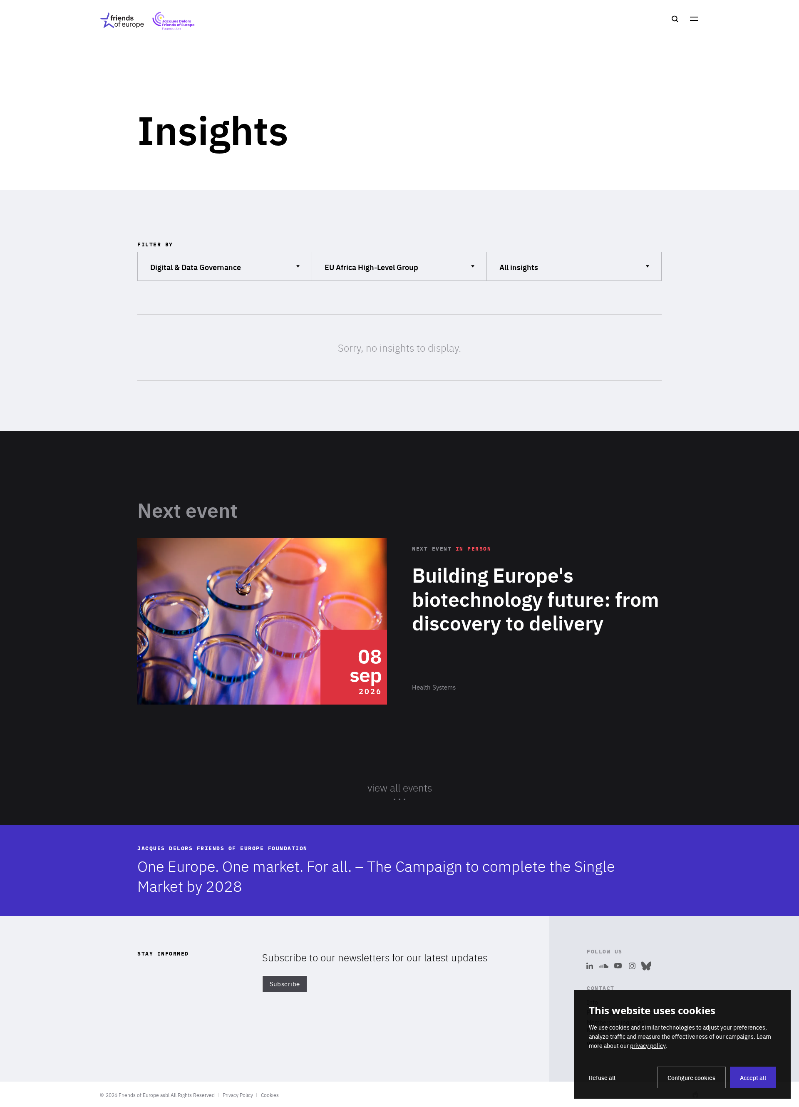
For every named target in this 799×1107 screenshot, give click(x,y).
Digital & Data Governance (195, 266)
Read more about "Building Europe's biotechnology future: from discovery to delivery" (399, 621)
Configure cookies (691, 1077)
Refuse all (602, 1077)
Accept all (753, 1077)
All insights (523, 266)
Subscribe (285, 984)
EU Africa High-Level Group (371, 266)
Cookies (270, 1095)
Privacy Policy (238, 1095)
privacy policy (647, 1045)
